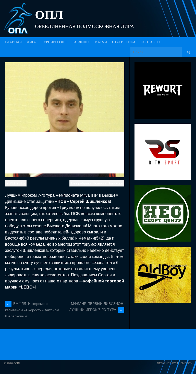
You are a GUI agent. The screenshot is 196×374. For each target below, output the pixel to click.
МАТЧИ (100, 42)
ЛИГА (31, 42)
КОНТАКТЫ (150, 42)
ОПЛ (49, 14)
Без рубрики (81, 183)
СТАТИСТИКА (124, 42)
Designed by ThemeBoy (174, 363)
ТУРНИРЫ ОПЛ (54, 42)
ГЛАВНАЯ (13, 42)
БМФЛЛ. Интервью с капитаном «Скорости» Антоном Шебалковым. (32, 310)
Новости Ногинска (108, 183)
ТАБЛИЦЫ (80, 42)
